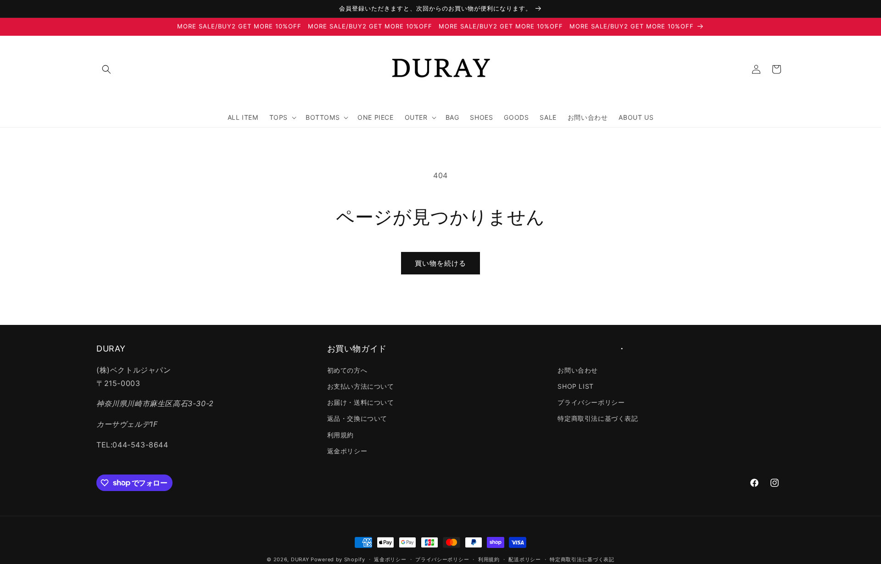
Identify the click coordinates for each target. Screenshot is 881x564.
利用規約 (340, 434)
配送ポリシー (524, 559)
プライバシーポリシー (591, 402)
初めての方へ (347, 370)
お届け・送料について (360, 402)
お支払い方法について (360, 386)
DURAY (300, 559)
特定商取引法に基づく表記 (598, 418)
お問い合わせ (578, 370)
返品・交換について (357, 418)
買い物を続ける (440, 263)
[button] (106, 69)
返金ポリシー (347, 450)
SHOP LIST (575, 386)
